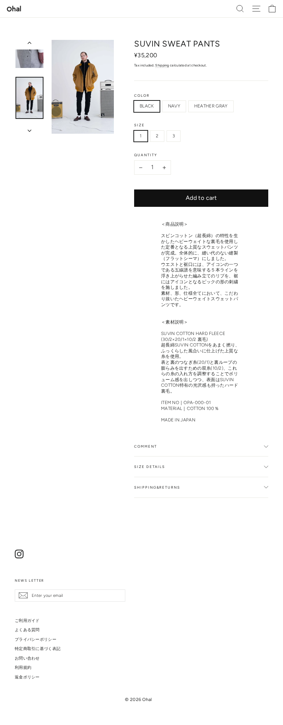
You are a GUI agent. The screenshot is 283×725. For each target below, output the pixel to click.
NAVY (174, 106)
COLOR (142, 96)
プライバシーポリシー (35, 639)
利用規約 (23, 667)
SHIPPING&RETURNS (157, 487)
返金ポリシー (27, 677)
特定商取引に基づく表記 (37, 648)
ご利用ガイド (27, 620)
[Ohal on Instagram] (19, 554)
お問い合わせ (27, 658)
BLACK (147, 106)
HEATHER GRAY (211, 106)
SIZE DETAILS (149, 467)
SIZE (139, 125)
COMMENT (145, 446)
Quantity (145, 155)
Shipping (162, 65)
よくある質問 (27, 629)
